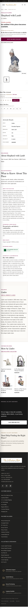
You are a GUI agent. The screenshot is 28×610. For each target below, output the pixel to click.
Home (2, 9)
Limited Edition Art (5, 534)
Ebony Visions (4, 529)
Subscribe (18, 601)
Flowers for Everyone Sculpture (6, 389)
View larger (24, 73)
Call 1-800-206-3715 (13, 422)
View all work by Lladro (8, 295)
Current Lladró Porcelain (6, 546)
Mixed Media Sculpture (6, 550)
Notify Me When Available (14, 39)
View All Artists (4, 536)
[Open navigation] (3, 4)
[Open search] (22, 4)
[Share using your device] (17, 108)
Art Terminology (4, 502)
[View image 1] (6, 79)
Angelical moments (6, 369)
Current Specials (4, 559)
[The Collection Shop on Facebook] (2, 485)
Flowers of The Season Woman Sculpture (20, 389)
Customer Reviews (5, 509)
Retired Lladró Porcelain (6, 548)
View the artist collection (9, 351)
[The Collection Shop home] (13, 5)
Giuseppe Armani (4, 523)
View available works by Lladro (7, 42)
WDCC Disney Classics (6, 557)
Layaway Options (5, 497)
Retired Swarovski (5, 555)
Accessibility (4, 504)
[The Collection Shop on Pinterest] (10, 485)
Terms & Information (4, 601)
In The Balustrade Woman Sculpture (19, 369)
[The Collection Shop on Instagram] (6, 485)
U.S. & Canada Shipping (6, 500)
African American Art (5, 520)
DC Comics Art (4, 525)
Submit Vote (16, 100)
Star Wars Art (4, 552)
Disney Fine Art (4, 527)
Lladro (6, 9)
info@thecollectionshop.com (7, 481)
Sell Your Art (3, 562)
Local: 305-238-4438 (5, 479)
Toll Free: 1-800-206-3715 (6, 477)
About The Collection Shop (7, 495)
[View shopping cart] (25, 4)
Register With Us (4, 506)
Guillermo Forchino (5, 532)
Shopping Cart (4, 511)
